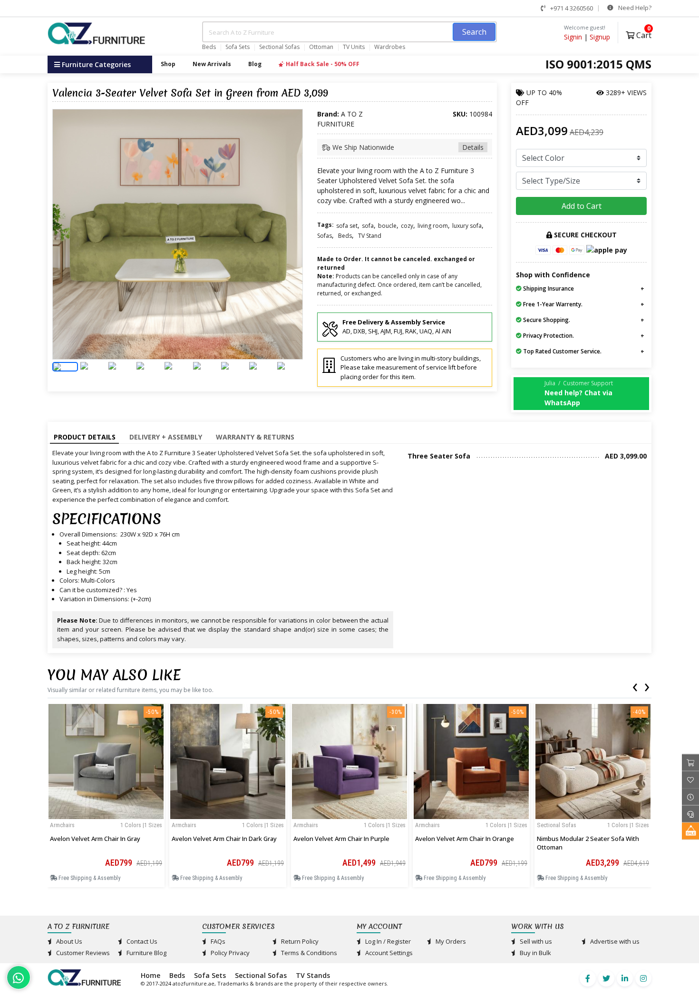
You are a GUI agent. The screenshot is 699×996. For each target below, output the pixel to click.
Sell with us (535, 941)
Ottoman (321, 47)
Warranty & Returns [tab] (255, 436)
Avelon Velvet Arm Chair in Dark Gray (224, 838)
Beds (209, 47)
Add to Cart (582, 206)
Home (150, 975)
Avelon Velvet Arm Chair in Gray (95, 838)
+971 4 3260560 (571, 8)
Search (474, 32)
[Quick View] (106, 815)
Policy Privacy (229, 952)
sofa (368, 226)
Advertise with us (614, 941)
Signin (573, 36)
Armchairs (62, 825)
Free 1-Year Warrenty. (552, 304)
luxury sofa (467, 226)
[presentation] (635, 685)
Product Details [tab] (85, 436)
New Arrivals (212, 64)
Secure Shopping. (546, 320)
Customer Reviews (82, 952)
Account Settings (388, 952)
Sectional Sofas (279, 47)
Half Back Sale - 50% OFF (321, 64)
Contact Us (141, 941)
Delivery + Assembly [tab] (165, 436)
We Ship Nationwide (407, 147)
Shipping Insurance (548, 288)
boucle (387, 226)
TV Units (354, 47)
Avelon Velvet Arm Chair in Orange (464, 838)
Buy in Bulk (534, 952)
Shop (168, 64)
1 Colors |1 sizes (141, 825)
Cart (642, 34)
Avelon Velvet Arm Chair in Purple (341, 838)
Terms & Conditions (308, 952)
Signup (600, 36)
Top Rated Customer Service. (562, 351)
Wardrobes (389, 47)
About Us (68, 941)
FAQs (217, 941)
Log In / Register (387, 941)
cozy (407, 226)
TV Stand (369, 236)
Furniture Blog (145, 952)
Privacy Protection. (548, 336)
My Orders (450, 941)
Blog (255, 64)
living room (432, 226)
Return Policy (299, 941)
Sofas (324, 236)
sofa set (347, 226)
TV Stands (313, 975)
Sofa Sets (237, 47)
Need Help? (634, 7)
